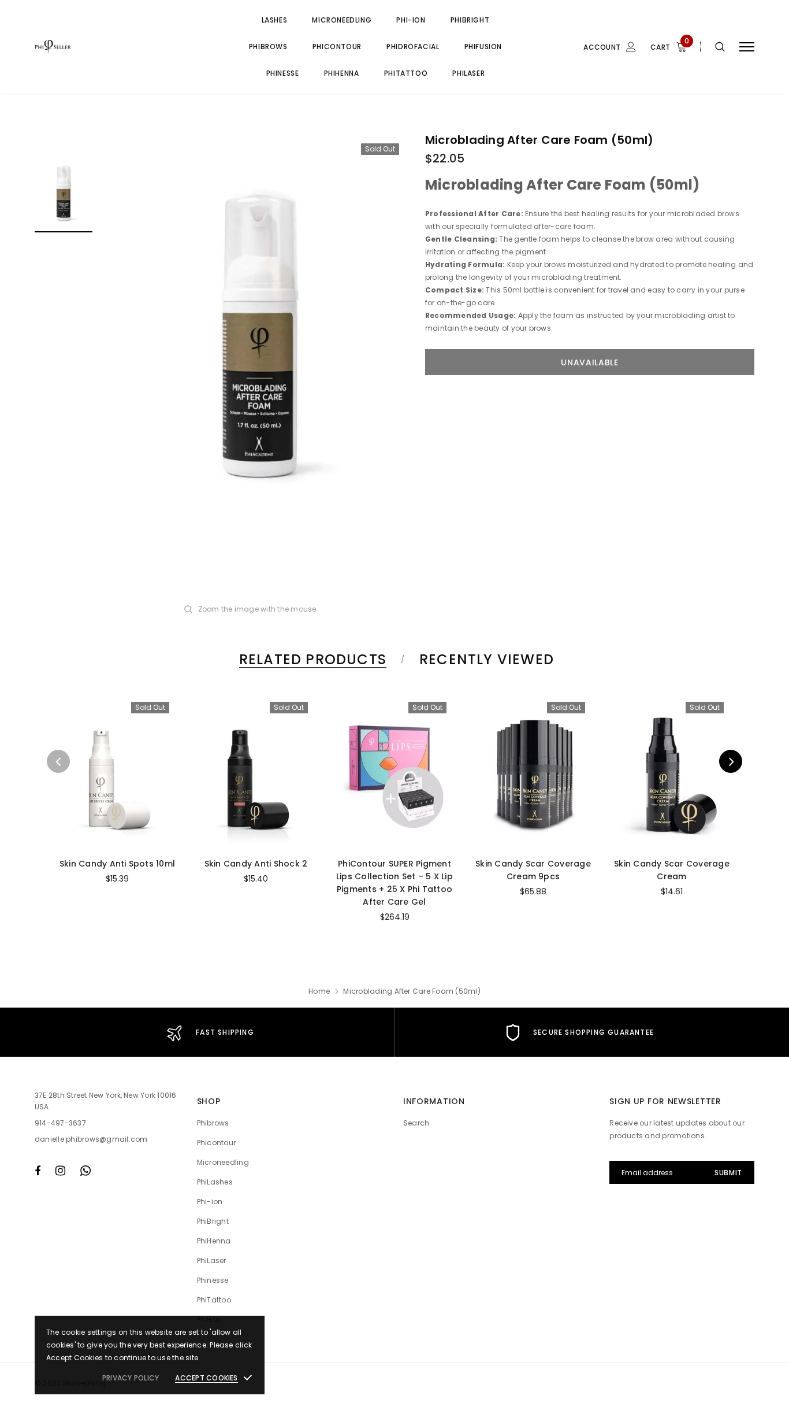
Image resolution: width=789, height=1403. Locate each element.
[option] (259, 333)
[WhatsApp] (85, 1170)
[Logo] (122, 46)
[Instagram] (60, 1170)
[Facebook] (37, 1170)
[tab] (311, 659)
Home (319, 991)
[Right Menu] (746, 47)
